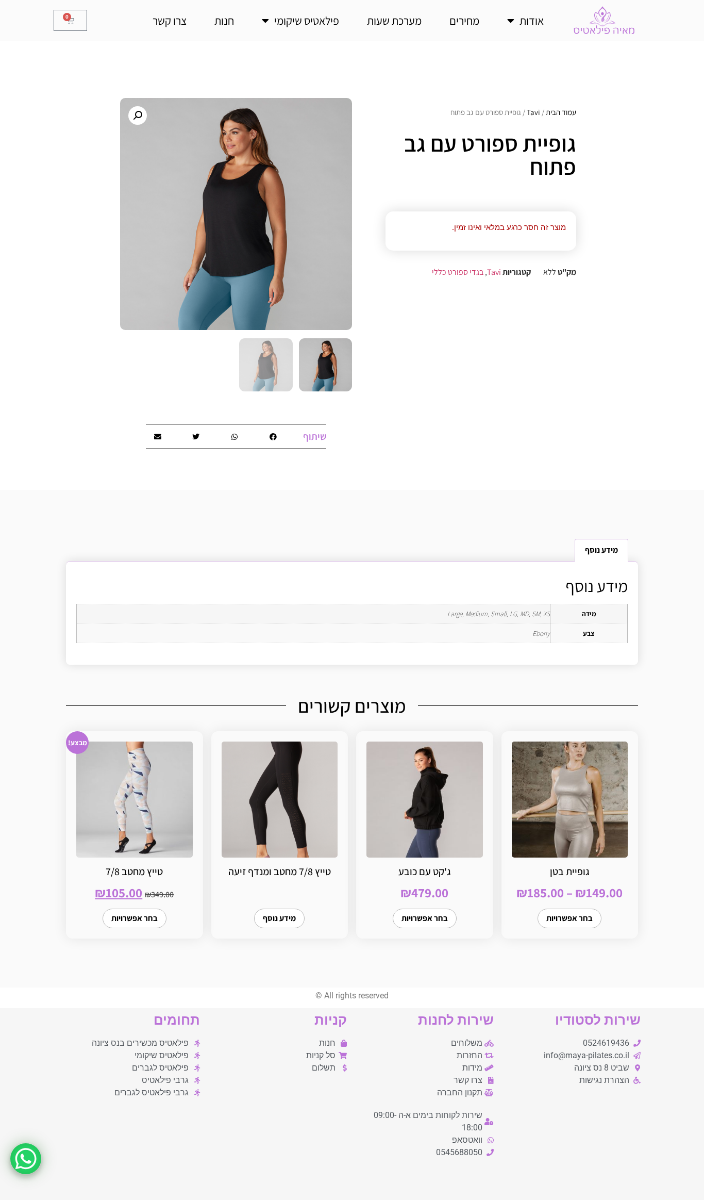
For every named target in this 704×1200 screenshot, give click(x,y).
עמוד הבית (561, 112)
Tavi (533, 112)
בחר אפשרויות (569, 918)
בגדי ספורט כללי (457, 272)
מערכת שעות (394, 20)
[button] (137, 115)
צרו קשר (170, 20)
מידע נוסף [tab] (601, 550)
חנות (224, 20)
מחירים (464, 20)
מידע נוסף (279, 918)
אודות (531, 20)
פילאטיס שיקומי (306, 20)
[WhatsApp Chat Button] (25, 1158)
